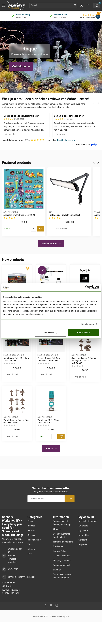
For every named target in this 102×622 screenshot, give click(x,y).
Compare (82, 540)
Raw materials (34, 540)
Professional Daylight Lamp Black (64, 215)
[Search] (75, 5)
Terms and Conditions (63, 542)
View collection (49, 243)
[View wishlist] (88, 5)
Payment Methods (61, 555)
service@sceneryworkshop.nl (21, 577)
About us (57, 529)
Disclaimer (58, 546)
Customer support (61, 565)
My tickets (83, 530)
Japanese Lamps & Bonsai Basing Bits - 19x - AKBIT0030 (83, 360)
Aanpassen (49, 332)
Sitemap (57, 569)
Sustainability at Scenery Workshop (62, 523)
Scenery (31, 535)
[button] (81, 5)
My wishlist (83, 535)
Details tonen (87, 324)
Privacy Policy (59, 551)
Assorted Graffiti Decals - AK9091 (19, 215)
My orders (83, 525)
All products (84, 544)
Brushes (31, 525)
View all (49, 448)
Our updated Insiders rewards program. (63, 576)
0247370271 (14, 569)
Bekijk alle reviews (66, 140)
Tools (30, 544)
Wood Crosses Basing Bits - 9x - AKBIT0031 (16, 421)
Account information (87, 521)
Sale (29, 553)
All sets (31, 549)
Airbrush (31, 530)
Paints (30, 521)
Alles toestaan (83, 332)
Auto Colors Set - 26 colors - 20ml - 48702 (16, 359)
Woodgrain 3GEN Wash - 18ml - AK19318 (48, 421)
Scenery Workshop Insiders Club (62, 535)
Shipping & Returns (62, 560)
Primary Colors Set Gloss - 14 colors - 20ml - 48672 (49, 359)
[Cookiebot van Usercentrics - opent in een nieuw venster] (87, 287)
